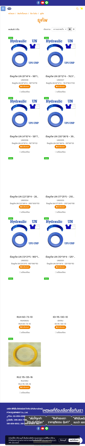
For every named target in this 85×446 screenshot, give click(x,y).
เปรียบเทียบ (25, 91)
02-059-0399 (19, 416)
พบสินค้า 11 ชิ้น (13, 29)
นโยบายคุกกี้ (15, 442)
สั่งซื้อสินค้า (25, 86)
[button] (77, 9)
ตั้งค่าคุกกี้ (63, 440)
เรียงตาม (48, 29)
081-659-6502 (13, 423)
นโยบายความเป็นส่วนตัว (49, 440)
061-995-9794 (27, 423)
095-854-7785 (20, 419)
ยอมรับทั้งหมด (74, 440)
